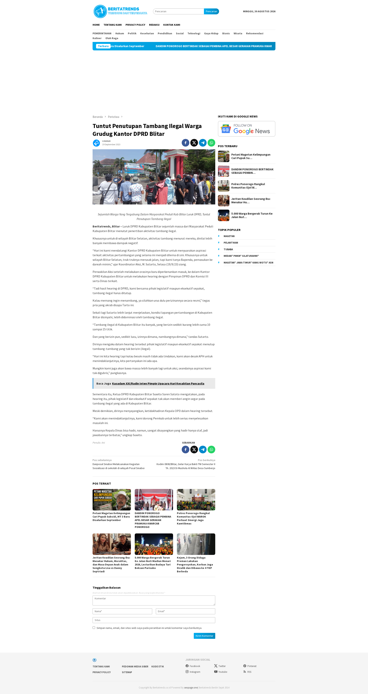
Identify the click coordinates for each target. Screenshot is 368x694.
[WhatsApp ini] (211, 143)
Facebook (195, 666)
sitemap (127, 672)
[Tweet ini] (194, 143)
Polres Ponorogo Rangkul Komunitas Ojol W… (248, 185)
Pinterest (251, 666)
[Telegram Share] (203, 143)
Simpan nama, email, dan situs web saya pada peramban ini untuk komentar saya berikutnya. (149, 628)
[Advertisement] (184, 79)
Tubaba (228, 249)
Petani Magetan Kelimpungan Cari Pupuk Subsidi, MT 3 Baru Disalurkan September (111, 516)
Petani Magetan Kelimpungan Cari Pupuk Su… (250, 156)
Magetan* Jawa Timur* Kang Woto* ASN (248, 262)
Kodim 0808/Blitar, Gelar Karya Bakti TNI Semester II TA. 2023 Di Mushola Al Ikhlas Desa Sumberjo (186, 464)
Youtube (223, 671)
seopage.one (191, 687)
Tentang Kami (101, 666)
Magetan (229, 236)
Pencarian (211, 11)
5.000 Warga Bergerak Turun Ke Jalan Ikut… (252, 215)
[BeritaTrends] (120, 11)
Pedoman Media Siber (135, 666)
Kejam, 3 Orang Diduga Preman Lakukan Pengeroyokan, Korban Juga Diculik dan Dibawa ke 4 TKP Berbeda (195, 564)
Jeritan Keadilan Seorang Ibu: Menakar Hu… (250, 200)
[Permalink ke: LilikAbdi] (96, 142)
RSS (249, 671)
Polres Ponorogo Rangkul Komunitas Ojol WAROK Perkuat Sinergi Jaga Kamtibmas (193, 518)
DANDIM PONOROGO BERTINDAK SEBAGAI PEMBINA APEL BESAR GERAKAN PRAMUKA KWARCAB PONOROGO (195, 46)
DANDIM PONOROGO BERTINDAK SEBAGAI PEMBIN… (252, 171)
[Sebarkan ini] (185, 143)
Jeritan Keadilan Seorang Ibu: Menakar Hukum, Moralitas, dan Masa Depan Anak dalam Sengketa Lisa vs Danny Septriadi (111, 564)
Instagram (195, 671)
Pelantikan (231, 242)
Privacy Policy (102, 672)
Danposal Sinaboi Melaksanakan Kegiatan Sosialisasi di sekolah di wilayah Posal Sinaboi (119, 464)
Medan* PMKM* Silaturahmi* (241, 256)
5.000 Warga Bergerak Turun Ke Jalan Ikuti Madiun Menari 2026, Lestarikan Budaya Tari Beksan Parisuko (153, 563)
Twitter (222, 666)
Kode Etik (157, 666)
